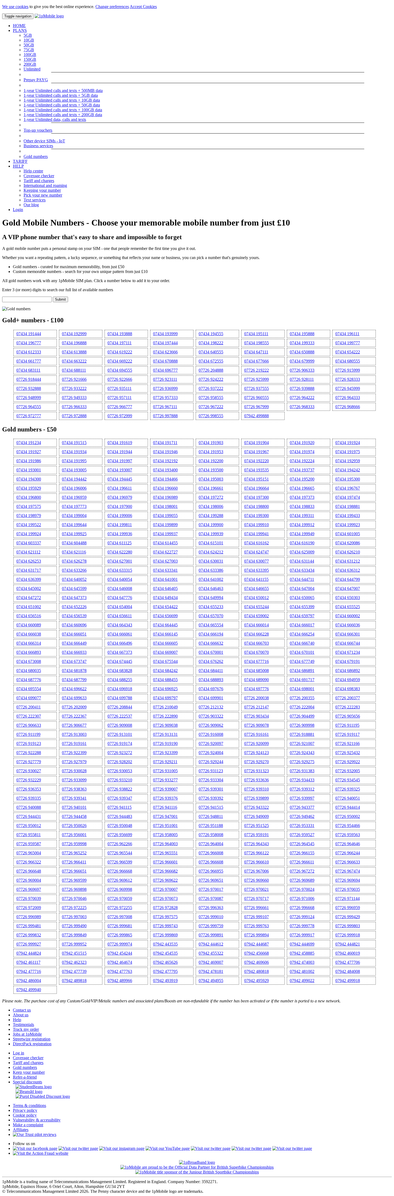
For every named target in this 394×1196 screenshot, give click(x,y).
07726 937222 (211, 388)
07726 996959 (347, 907)
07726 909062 (211, 725)
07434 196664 (256, 488)
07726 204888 (211, 370)
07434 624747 (256, 552)
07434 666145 (165, 634)
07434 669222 (119, 361)
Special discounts (27, 1082)
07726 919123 (28, 743)
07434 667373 (119, 652)
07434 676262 (211, 661)
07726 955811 (28, 834)
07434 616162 (256, 543)
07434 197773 (74, 506)
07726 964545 (302, 843)
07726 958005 (165, 834)
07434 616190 (302, 543)
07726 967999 (256, 406)
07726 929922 (347, 761)
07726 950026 (74, 825)
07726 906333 (302, 370)
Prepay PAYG (36, 79)
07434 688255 (119, 679)
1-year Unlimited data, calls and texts (55, 119)
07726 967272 (302, 871)
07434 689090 (256, 679)
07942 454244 (119, 953)
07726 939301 (211, 789)
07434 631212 (347, 561)
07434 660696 (74, 625)
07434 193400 (165, 470)
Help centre (33, 171)
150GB (30, 59)
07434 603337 (28, 543)
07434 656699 (165, 616)
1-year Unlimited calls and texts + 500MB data (63, 90)
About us (20, 1015)
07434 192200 (211, 461)
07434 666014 (256, 625)
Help (17, 1019)
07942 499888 (256, 416)
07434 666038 (28, 634)
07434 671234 (347, 652)
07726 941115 (119, 807)
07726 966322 (28, 862)
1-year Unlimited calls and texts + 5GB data (61, 95)
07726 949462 (302, 816)
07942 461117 (28, 962)
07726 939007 (165, 789)
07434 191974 (302, 451)
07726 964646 (347, 843)
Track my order (26, 1029)
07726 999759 (211, 926)
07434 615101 (211, 543)
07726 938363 (74, 789)
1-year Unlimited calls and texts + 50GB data (62, 105)
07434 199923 (347, 524)
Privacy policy (25, 1110)
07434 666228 (256, 634)
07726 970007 (165, 889)
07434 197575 (28, 506)
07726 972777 (28, 416)
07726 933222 (74, 388)
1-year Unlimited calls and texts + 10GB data (62, 100)
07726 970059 (119, 898)
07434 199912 (302, 524)
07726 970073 (165, 898)
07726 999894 (256, 935)
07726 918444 (28, 379)
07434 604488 (74, 543)
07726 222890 (165, 716)
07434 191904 (256, 442)
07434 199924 (28, 533)
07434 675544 (165, 661)
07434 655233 (211, 606)
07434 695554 (28, 688)
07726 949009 (256, 816)
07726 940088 (28, 807)
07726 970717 (256, 898)
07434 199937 (165, 533)
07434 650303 (347, 597)
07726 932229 (28, 780)
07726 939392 (211, 798)
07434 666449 (74, 643)
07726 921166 (347, 743)
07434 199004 (74, 515)
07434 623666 (165, 352)
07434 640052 (74, 579)
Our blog (31, 204)
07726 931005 (165, 771)
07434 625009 (302, 552)
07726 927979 (74, 761)
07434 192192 (165, 461)
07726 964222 (302, 397)
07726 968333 (302, 406)
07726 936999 (165, 388)
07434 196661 (211, 488)
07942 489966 (119, 980)
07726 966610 (256, 862)
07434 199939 (211, 533)
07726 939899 (256, 798)
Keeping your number (42, 190)
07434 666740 (302, 643)
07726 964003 (165, 843)
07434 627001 (119, 561)
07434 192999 (74, 333)
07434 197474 (347, 497)
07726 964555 (28, 406)
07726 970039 (28, 898)
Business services (38, 145)
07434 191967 (256, 451)
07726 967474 (347, 871)
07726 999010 (211, 916)
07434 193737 (302, 470)
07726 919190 (165, 743)
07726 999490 (74, 926)
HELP (18, 166)
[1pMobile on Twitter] (78, 1148)
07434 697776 (256, 688)
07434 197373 (302, 497)
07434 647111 (256, 352)
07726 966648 (28, 871)
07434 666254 (302, 634)
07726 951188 (211, 825)
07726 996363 (211, 907)
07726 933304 (211, 780)
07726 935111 (119, 388)
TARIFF (20, 161)
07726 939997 (302, 798)
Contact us (22, 1010)
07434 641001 (165, 579)
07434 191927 (28, 451)
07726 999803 (347, 926)
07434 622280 (119, 552)
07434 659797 (302, 616)
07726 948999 (28, 397)
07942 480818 (256, 971)
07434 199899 (165, 524)
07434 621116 (74, 552)
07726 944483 (119, 816)
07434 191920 (302, 442)
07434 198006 (211, 506)
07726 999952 (74, 944)
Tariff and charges (39, 180)
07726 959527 (302, 834)
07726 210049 (165, 707)
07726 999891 (211, 935)
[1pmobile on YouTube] (168, 1148)
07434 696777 (165, 370)
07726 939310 (256, 789)
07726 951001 (165, 825)
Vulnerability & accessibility (37, 1120)
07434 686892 (347, 670)
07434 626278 (74, 561)
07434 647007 (347, 588)
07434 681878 (74, 670)
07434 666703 (256, 643)
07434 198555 (256, 343)
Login (18, 209)
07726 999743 (165, 926)
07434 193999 (165, 333)
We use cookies (15, 6)
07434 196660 (165, 488)
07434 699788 (119, 698)
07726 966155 (302, 853)
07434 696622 (74, 688)
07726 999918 (347, 935)
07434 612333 (28, 352)
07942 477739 (74, 971)
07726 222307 (28, 716)
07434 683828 (119, 670)
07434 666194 (211, 634)
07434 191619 (119, 442)
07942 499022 (302, 980)
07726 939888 (302, 388)
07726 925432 (347, 752)
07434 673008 (28, 661)
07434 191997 (119, 461)
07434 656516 (28, 616)
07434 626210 (347, 552)
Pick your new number (43, 195)
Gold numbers (36, 156)
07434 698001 (302, 688)
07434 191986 (28, 461)
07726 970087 (211, 898)
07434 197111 (119, 343)
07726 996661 (256, 907)
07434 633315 (119, 570)
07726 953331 (302, 825)
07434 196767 (347, 488)
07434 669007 (165, 652)
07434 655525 (347, 606)
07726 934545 (347, 780)
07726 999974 (119, 944)
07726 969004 (28, 880)
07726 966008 (211, 853)
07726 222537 (119, 716)
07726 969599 (74, 880)
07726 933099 (74, 780)
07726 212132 (211, 707)
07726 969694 (347, 880)
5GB (28, 35)
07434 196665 (302, 488)
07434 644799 (347, 579)
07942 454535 (165, 953)
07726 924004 (211, 752)
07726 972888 (74, 416)
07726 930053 (119, 771)
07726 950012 (28, 825)
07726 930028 (74, 771)
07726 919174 (119, 743)
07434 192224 (302, 461)
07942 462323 (74, 962)
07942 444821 (347, 944)
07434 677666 (256, 361)
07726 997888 (165, 416)
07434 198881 (347, 506)
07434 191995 (74, 461)
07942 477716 (28, 971)
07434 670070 (256, 652)
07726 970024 (302, 889)
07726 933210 (119, 780)
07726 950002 (347, 816)
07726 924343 (302, 752)
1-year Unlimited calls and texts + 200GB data (63, 114)
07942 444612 (211, 944)
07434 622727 (165, 552)
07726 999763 (256, 926)
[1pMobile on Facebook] (35, 1148)
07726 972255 (119, 907)
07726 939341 (74, 798)
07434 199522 (28, 524)
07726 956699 (119, 834)
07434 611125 (119, 543)
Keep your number (29, 1072)
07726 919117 (347, 734)
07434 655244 (256, 606)
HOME (19, 25)
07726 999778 (302, 926)
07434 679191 (347, 661)
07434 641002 (211, 579)
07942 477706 (347, 962)
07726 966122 (256, 853)
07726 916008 (211, 734)
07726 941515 (211, 807)
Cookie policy (25, 1115)
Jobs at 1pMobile (27, 1034)
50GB (29, 45)
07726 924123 (256, 752)
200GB (30, 64)
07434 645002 (28, 588)
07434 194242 (347, 470)
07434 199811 (119, 524)
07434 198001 (165, 506)
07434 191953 (211, 451)
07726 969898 (74, 889)
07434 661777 (28, 361)
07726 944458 (74, 816)
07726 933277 (165, 780)
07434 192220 (256, 461)
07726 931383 (302, 771)
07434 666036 (347, 625)
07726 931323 (256, 771)
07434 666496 (119, 643)
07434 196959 (74, 497)
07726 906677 (74, 725)
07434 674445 (119, 661)
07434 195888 (302, 333)
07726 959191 (256, 834)
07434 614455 (165, 543)
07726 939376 (165, 798)
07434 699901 (211, 698)
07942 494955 (211, 980)
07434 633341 (165, 570)
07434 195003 (211, 479)
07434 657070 (211, 616)
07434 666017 (302, 625)
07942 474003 (302, 962)
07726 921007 (302, 743)
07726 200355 (302, 698)
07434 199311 (302, 515)
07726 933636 (256, 780)
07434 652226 (74, 606)
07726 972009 (28, 907)
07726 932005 (347, 771)
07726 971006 (302, 898)
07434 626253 (28, 561)
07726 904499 (302, 716)
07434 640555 (211, 352)
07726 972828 (165, 907)
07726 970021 (256, 889)
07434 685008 (256, 670)
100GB (30, 54)
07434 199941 (256, 533)
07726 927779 (28, 761)
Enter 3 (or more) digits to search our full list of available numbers (57, 289)
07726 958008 (211, 834)
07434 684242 (165, 670)
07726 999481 (28, 926)
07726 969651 (211, 880)
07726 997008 (119, 916)
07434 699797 (165, 698)
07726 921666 (74, 379)
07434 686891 (302, 670)
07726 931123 (211, 771)
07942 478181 (211, 971)
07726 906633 (28, 725)
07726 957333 (165, 397)
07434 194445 (119, 479)
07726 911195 (347, 725)
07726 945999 (347, 388)
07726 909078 (256, 725)
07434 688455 (165, 679)
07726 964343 (256, 843)
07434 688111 (74, 370)
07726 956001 (74, 834)
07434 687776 (28, 679)
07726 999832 (28, 935)
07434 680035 (28, 670)
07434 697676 (211, 688)
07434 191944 (119, 451)
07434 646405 (165, 588)
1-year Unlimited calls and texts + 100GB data (63, 110)
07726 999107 (256, 916)
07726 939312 (302, 789)
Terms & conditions (29, 1105)
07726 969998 (119, 889)
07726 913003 (74, 734)
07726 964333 (347, 397)
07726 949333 (74, 397)
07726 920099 (256, 743)
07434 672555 (211, 361)
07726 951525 (256, 825)
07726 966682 (165, 871)
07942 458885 (302, 953)
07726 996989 (28, 916)
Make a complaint (28, 1125)
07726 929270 (256, 761)
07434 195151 (256, 479)
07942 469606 (256, 962)
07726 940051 (347, 798)
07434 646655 (256, 588)
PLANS (20, 30)
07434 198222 (211, 343)
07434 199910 (256, 524)
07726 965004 (28, 853)
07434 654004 (119, 606)
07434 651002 (28, 606)
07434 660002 (347, 616)
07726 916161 (256, 734)
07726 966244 (347, 853)
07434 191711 (165, 442)
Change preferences (112, 6)
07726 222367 (74, 716)
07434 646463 (211, 588)
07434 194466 (165, 479)
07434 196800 (28, 497)
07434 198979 (28, 515)
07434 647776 (119, 597)
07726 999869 (165, 935)
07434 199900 (211, 524)
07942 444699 (302, 944)
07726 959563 (347, 834)
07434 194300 (28, 479)
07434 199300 (256, 515)
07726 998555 (211, 416)
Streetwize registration (31, 1039)
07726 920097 (211, 743)
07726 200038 (256, 698)
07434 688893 (211, 679)
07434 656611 (119, 616)
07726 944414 (347, 807)
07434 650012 (256, 597)
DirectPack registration (32, 1044)
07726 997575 (165, 916)
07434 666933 (74, 652)
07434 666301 (347, 634)
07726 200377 (347, 698)
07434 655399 (302, 606)
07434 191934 (74, 451)
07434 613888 (74, 352)
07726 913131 (165, 734)
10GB (29, 40)
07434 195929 (28, 488)
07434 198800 (256, 506)
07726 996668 (302, 907)
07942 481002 (302, 971)
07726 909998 (302, 725)
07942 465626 (165, 962)
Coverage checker (39, 176)
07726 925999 (256, 379)
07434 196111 (347, 333)
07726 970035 (347, 889)
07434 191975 (347, 451)
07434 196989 (165, 497)
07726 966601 (165, 862)
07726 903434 (256, 716)
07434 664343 (119, 625)
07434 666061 (119, 634)
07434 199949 (302, 533)
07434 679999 (302, 361)
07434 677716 (256, 661)
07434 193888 (119, 333)
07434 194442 (74, 479)
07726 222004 (302, 707)
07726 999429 (347, 916)
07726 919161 (74, 743)
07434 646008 (119, 588)
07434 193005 (74, 470)
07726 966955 (211, 871)
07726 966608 (211, 862)
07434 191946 (165, 451)
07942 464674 (119, 962)
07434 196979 (119, 497)
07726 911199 (28, 734)
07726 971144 (347, 898)
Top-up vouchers (38, 130)
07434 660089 (28, 625)
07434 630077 (256, 561)
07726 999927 (28, 944)
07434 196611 (119, 488)
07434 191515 (74, 442)
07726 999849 (74, 935)
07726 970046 (74, 898)
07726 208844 (119, 707)
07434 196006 (74, 488)
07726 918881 (302, 734)
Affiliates (20, 1129)
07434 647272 (28, 597)
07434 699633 (74, 698)
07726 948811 (211, 816)
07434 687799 (74, 679)
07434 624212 (211, 552)
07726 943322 (256, 807)
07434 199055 (165, 515)
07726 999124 (302, 916)
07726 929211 (165, 761)
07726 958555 (211, 397)
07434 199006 (119, 515)
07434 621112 (28, 552)
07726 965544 (119, 853)
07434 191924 (347, 442)
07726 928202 (119, 761)
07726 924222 (211, 379)
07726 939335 (28, 798)
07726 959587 (28, 843)
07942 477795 (165, 971)
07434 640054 (119, 579)
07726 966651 (74, 871)
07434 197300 (256, 497)
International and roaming (45, 185)
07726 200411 (28, 707)
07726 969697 (28, 889)
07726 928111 (302, 379)
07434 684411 (211, 670)
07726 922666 (119, 379)
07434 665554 (211, 625)
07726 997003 (74, 916)
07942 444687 (256, 944)
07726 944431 (28, 816)
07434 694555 (119, 370)
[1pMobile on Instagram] (121, 1148)
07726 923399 (165, 752)
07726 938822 (119, 789)
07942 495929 (256, 980)
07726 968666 (347, 406)
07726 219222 (256, 370)
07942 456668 (256, 953)
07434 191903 (211, 442)
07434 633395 (256, 570)
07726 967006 (256, 871)
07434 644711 (302, 579)
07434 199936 (119, 533)
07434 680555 (347, 361)
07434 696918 (119, 688)
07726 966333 (74, 406)
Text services (35, 200)
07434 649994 (211, 597)
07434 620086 (347, 543)
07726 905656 (347, 716)
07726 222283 (347, 707)
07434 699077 (28, 698)
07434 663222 (74, 361)
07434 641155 (256, 579)
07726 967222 (211, 406)
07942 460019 (347, 953)
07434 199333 (302, 343)
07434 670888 (165, 361)
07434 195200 (302, 479)
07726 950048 (119, 825)
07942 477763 (119, 971)
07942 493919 (165, 980)
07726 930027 (28, 771)
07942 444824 (28, 953)
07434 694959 (347, 679)
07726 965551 (165, 853)
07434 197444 (165, 343)
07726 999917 (302, 935)
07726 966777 (119, 406)
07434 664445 (165, 625)
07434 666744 (347, 643)
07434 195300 (347, 479)
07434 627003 (165, 561)
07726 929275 (302, 761)
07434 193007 (119, 470)
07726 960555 (256, 397)
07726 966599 (119, 862)
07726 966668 (119, 871)
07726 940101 (74, 807)
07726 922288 (28, 752)
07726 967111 (165, 406)
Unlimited (32, 69)
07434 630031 (211, 561)
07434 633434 (302, 570)
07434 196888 (74, 343)
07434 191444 (28, 333)
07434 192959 (347, 461)
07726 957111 (119, 397)
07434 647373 (74, 597)
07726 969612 (119, 880)
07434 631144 (302, 561)
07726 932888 (28, 388)
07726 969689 (302, 880)
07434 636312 (347, 570)
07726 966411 (74, 862)
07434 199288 (211, 515)
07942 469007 (211, 962)
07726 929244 (211, 761)
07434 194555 (211, 333)
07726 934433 (302, 780)
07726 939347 (119, 798)
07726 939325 (347, 789)
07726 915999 (347, 370)
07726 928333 (347, 379)
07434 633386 (211, 570)
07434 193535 (256, 470)
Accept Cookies (143, 6)
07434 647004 (302, 588)
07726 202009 (74, 707)
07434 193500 (211, 470)
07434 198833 (302, 506)
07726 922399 (74, 752)
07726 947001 (165, 816)
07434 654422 (165, 606)
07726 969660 (256, 880)
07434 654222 (347, 352)
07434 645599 (74, 588)
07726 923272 (119, 752)
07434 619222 (119, 352)
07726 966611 (302, 862)
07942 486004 (28, 980)
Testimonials (23, 1024)
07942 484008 (347, 971)
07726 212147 (256, 707)
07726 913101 (119, 734)
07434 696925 (165, 688)
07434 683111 (28, 370)
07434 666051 (74, 634)
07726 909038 (165, 725)
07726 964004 (211, 843)
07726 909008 (119, 725)
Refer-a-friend (25, 1077)
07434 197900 (119, 506)
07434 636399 (28, 579)
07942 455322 (211, 953)
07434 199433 (347, 515)
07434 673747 (74, 661)
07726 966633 (347, 862)
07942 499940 (28, 989)
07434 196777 (28, 343)
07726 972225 (74, 907)
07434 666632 (211, 643)
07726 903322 (211, 716)
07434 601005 (347, 533)
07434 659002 (256, 616)
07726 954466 (347, 825)
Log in (18, 1053)
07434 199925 (74, 533)
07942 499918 (347, 980)
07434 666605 (165, 643)
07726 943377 (302, 807)
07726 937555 (256, 388)
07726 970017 (211, 889)
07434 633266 (74, 570)
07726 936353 (28, 789)
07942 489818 (74, 980)
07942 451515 (74, 953)
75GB (29, 49)
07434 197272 (211, 497)
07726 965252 (74, 853)
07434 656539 (74, 616)
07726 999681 (119, 926)
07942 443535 (165, 944)
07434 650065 (302, 597)
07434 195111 (256, 333)
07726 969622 (165, 880)
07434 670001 (211, 652)
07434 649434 (165, 597)
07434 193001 (28, 470)
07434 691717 (302, 679)
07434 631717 (28, 570)
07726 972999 (119, 416)
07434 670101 (302, 652)
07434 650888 (302, 352)
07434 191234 (28, 442)
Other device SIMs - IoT (44, 141)
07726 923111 (165, 379)
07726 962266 (119, 843)
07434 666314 (28, 643)
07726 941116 (165, 807)
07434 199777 (347, 343)
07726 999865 (119, 935)
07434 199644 (74, 524)
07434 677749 (302, 661)
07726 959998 (74, 843)
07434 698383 (347, 688)
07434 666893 (28, 652)
